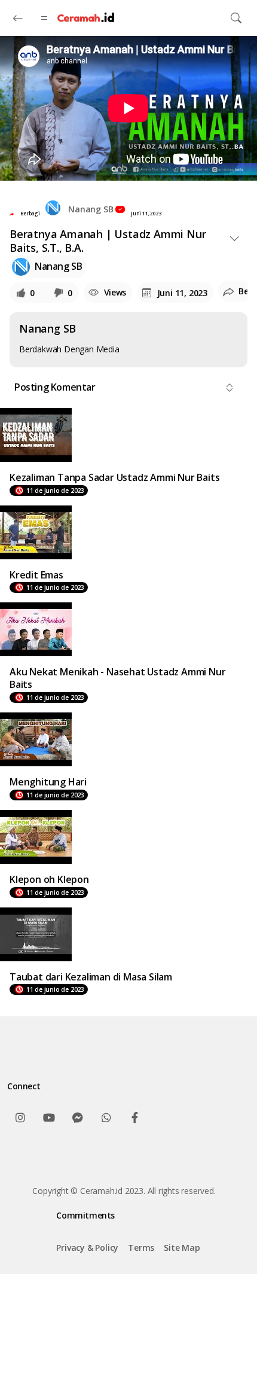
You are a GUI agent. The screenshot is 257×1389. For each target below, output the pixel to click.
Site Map (182, 1247)
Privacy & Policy (87, 1247)
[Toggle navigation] (236, 18)
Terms (141, 1247)
